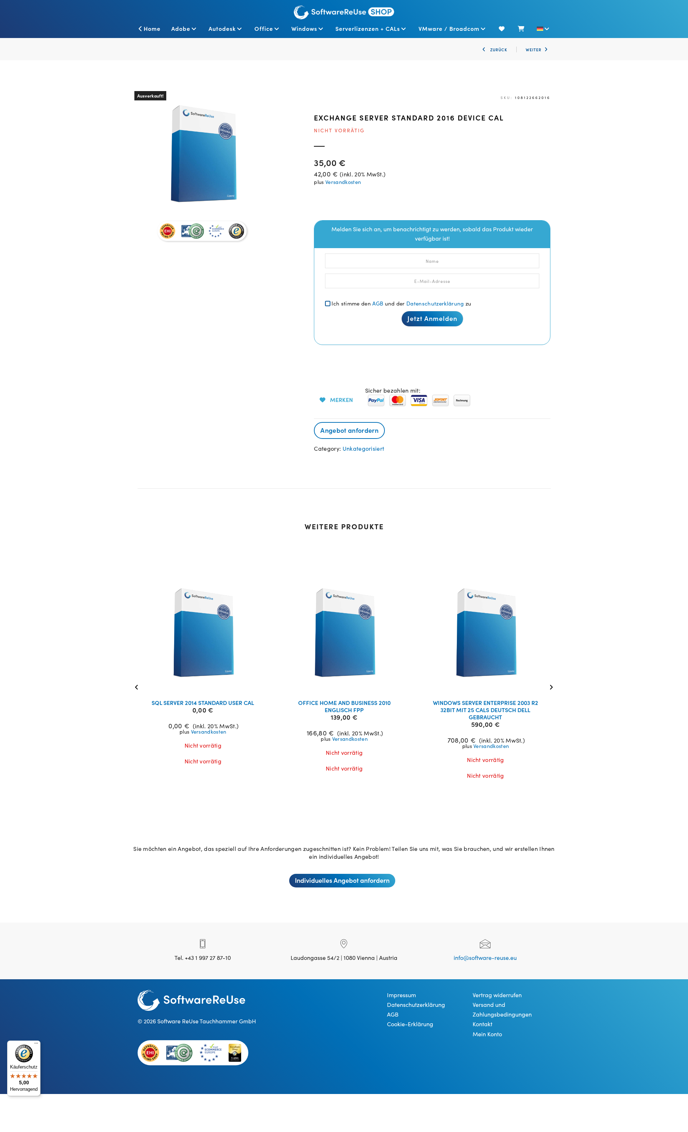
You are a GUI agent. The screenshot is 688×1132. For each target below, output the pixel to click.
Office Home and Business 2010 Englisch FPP (344, 706)
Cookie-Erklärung (410, 1024)
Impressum (401, 995)
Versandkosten (343, 181)
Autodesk (222, 28)
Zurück (498, 49)
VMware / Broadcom (449, 28)
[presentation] (138, 686)
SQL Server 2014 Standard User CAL (203, 702)
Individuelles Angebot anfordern (342, 880)
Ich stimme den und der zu (401, 303)
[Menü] (36, 1045)
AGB (377, 303)
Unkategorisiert (363, 448)
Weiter (533, 49)
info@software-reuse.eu (485, 957)
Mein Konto (487, 1034)
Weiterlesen (207, 684)
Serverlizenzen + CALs (367, 28)
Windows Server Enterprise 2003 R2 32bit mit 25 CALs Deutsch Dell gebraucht (485, 709)
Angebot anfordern (349, 430)
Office (263, 28)
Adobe (180, 28)
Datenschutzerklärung (435, 303)
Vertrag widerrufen (497, 995)
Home (152, 28)
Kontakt (482, 1024)
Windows (304, 28)
